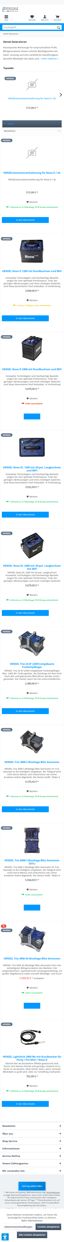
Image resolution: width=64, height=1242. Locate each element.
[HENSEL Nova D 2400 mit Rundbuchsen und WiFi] (32, 349)
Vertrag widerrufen (32, 1186)
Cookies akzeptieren (48, 1226)
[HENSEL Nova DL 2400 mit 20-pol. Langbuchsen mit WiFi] (32, 546)
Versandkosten (53, 1192)
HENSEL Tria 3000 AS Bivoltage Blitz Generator (32, 958)
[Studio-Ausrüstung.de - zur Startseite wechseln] (16, 9)
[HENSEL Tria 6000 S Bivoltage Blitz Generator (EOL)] (32, 840)
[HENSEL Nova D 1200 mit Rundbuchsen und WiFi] (32, 251)
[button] (5, 1236)
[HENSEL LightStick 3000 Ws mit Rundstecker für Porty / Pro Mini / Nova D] (32, 1036)
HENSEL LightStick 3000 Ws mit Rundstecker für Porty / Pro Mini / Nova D (32, 1058)
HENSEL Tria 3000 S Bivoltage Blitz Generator (32, 762)
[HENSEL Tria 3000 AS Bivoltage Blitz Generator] (32, 938)
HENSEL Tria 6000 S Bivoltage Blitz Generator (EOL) (32, 862)
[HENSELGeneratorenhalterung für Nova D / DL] (32, 84)
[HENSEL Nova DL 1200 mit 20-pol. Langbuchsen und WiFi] (32, 447)
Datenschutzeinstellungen (18, 1226)
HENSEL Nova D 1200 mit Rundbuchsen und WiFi (32, 271)
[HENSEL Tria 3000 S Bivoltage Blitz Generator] (32, 742)
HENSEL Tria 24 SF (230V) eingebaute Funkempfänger (32, 665)
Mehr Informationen (32, 1220)
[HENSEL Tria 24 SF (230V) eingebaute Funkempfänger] (32, 644)
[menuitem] (6, 17)
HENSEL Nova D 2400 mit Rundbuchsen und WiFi (32, 369)
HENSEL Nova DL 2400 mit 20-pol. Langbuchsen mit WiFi (32, 567)
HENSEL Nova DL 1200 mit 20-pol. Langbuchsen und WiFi (32, 469)
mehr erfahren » (49, 58)
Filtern (11, 123)
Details (32, 416)
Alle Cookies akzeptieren (32, 1234)
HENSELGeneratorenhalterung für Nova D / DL (32, 98)
